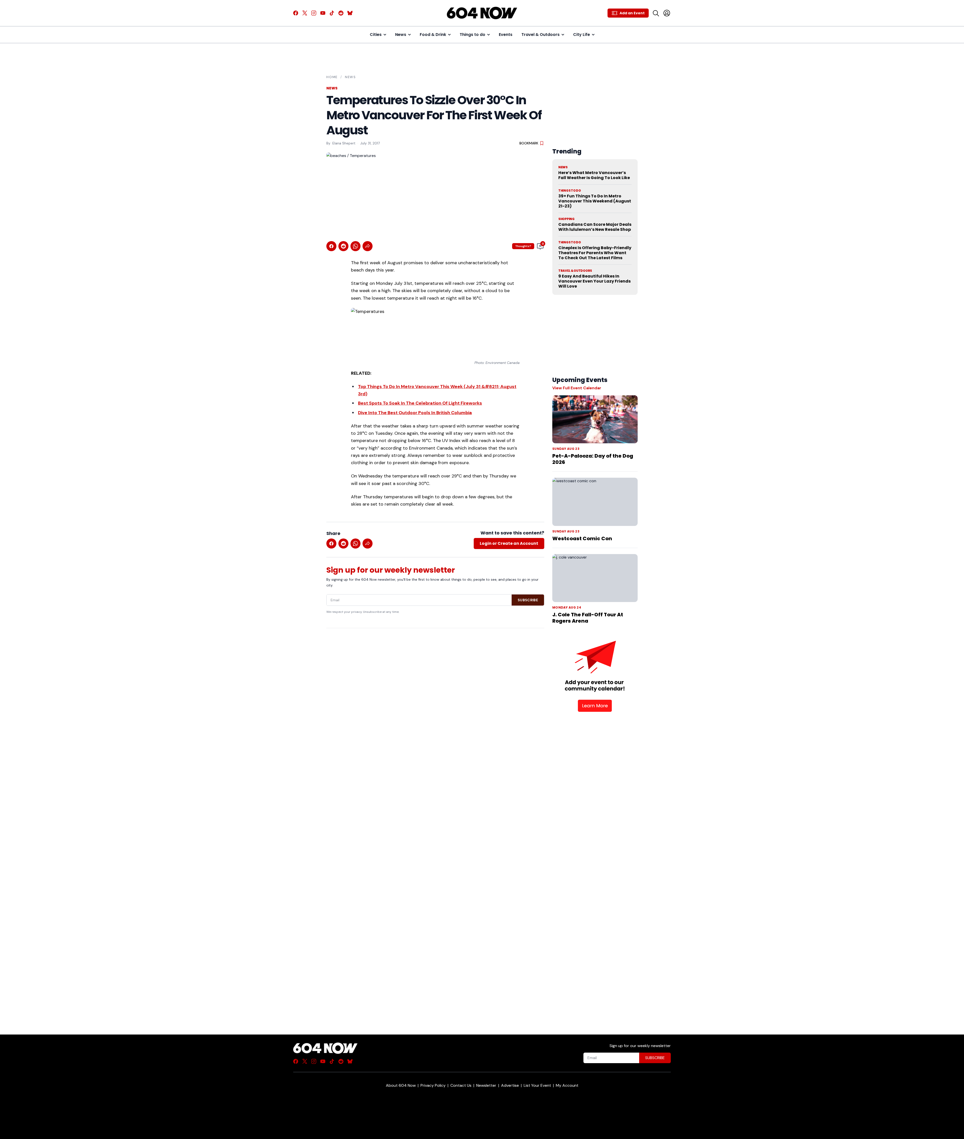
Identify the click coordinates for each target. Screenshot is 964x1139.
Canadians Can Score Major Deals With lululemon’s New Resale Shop (594, 227)
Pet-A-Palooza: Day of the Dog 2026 (592, 459)
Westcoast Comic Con (582, 538)
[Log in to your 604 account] (667, 13)
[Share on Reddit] (343, 246)
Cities (376, 34)
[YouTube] (322, 13)
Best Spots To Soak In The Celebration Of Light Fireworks (420, 403)
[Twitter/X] (304, 13)
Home (332, 77)
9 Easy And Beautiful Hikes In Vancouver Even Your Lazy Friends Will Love (594, 281)
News (400, 34)
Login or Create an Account (509, 543)
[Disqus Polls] (435, 697)
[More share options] (368, 246)
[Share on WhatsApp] (355, 246)
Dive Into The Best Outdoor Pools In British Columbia (415, 413)
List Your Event (537, 1085)
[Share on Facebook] (331, 246)
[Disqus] (435, 822)
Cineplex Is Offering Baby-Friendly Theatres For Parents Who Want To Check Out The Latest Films (594, 253)
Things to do (472, 34)
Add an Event (632, 13)
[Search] (656, 13)
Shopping (566, 219)
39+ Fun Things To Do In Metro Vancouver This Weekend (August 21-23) (594, 201)
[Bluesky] (349, 13)
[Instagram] (313, 13)
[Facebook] (295, 13)
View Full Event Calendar (576, 388)
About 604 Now (401, 1085)
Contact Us (460, 1085)
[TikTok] (331, 13)
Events (505, 34)
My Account (567, 1085)
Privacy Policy (433, 1085)
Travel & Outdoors (540, 34)
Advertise (510, 1085)
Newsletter (486, 1085)
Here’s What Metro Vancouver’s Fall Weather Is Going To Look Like (594, 175)
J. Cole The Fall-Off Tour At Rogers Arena (587, 617)
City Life (581, 34)
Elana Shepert (343, 143)
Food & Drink (433, 34)
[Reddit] (340, 13)
